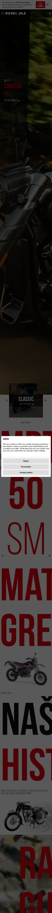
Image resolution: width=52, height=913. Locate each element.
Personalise (26, 467)
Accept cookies (26, 472)
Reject (26, 461)
